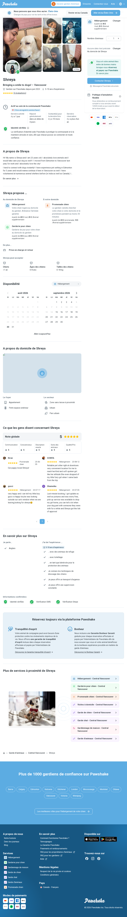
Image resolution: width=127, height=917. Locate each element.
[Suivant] (47, 521)
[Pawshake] (10, 3)
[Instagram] (92, 858)
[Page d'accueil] (4, 753)
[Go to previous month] (7, 293)
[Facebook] (86, 858)
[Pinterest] (98, 858)
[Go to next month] (76, 293)
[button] (104, 67)
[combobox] (66, 283)
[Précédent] (36, 521)
